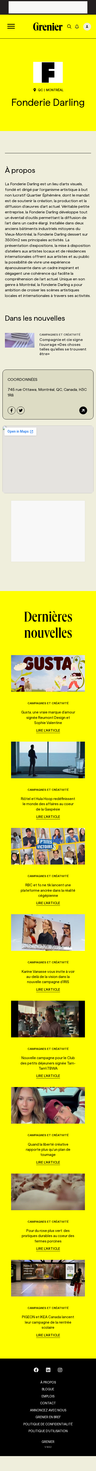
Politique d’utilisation (48, 1431)
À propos (48, 1382)
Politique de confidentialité (48, 1424)
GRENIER (48, 1441)
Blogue (48, 1389)
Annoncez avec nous (48, 1410)
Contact (48, 1403)
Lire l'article (48, 730)
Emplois (48, 1396)
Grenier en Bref (48, 1417)
